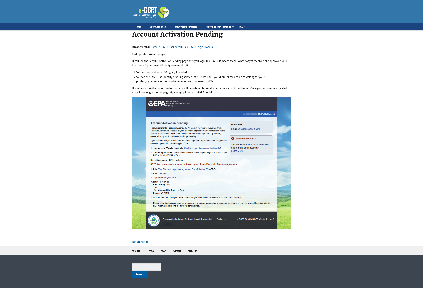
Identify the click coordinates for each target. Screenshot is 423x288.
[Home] (151, 11)
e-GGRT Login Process (200, 47)
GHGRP (192, 250)
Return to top (140, 242)
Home (154, 47)
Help (151, 250)
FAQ (163, 250)
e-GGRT (137, 250)
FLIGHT (177, 250)
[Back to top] (414, 279)
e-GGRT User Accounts (172, 47)
